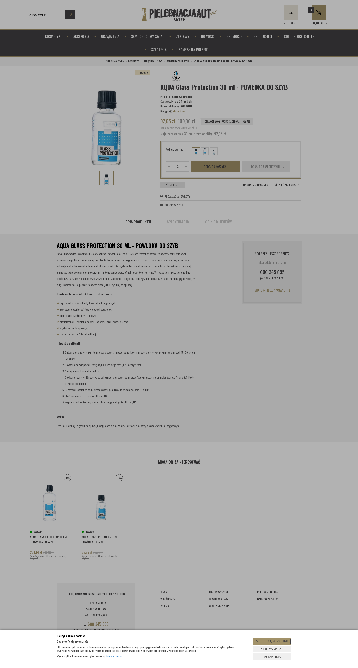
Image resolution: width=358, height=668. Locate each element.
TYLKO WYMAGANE (272, 649)
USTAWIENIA (272, 656)
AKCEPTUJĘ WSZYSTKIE (272, 641)
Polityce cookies (114, 656)
